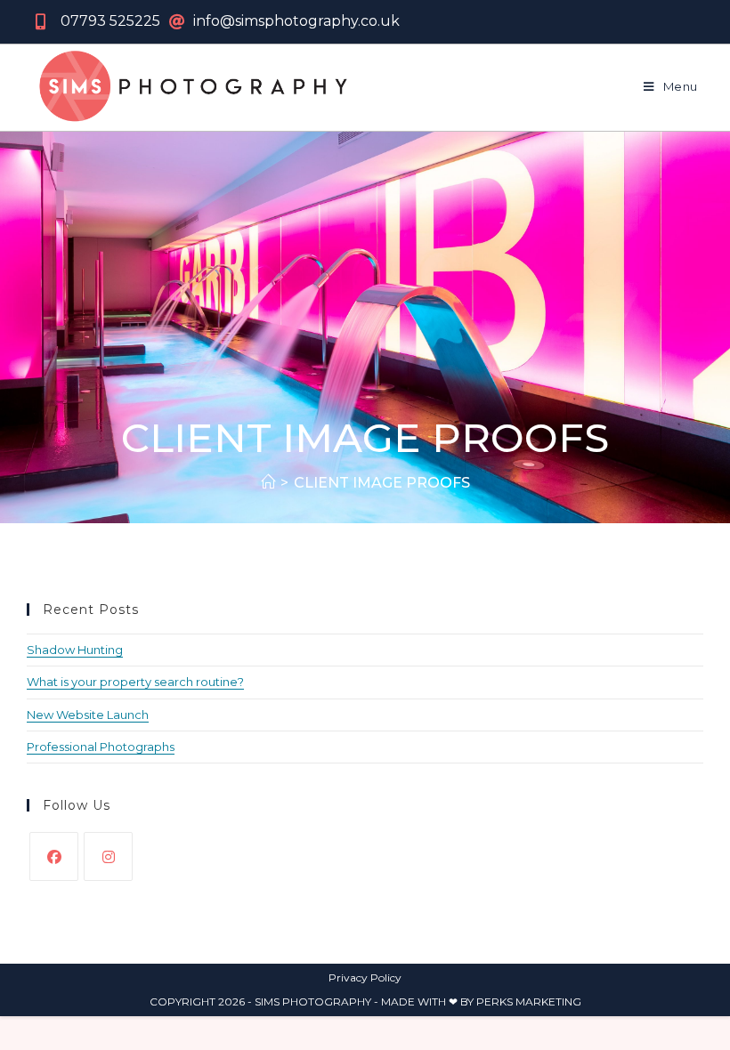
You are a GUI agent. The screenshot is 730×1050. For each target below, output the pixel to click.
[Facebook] (53, 856)
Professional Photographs (100, 746)
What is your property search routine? (135, 681)
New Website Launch (88, 714)
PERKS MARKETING (528, 1001)
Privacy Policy (365, 977)
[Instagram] (108, 856)
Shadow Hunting (75, 649)
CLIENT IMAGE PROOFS (382, 482)
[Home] (268, 482)
